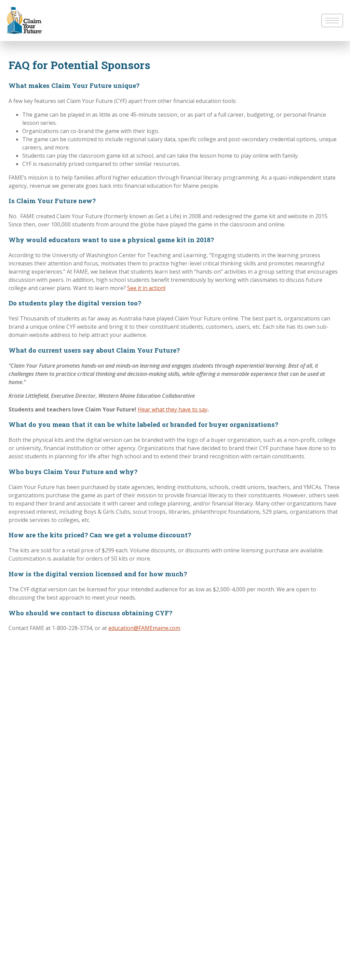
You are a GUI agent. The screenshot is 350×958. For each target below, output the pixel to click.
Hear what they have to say (172, 409)
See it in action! (146, 288)
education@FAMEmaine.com (144, 628)
